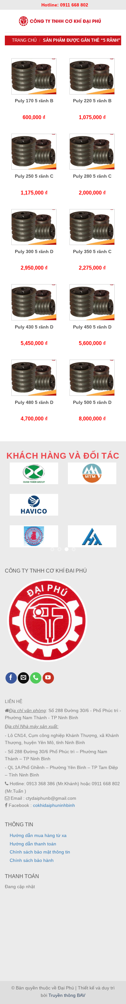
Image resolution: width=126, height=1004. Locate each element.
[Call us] (35, 678)
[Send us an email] (23, 678)
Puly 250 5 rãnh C (34, 176)
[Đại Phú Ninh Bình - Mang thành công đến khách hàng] (59, 21)
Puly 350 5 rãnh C (92, 251)
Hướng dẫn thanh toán (33, 843)
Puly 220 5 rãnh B (92, 100)
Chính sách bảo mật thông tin (40, 851)
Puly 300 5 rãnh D (34, 251)
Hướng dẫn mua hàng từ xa (38, 835)
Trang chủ (24, 40)
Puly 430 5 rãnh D (34, 326)
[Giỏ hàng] (118, 21)
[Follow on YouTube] (48, 678)
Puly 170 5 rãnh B (34, 100)
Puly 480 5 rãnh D (34, 402)
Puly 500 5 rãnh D (92, 402)
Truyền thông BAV (66, 995)
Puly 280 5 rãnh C (92, 176)
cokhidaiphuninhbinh (54, 805)
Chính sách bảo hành (32, 860)
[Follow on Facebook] (11, 678)
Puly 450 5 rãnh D (92, 326)
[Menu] (7, 21)
